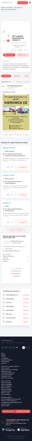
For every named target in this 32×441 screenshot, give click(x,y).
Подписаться (10, 54)
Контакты (4, 363)
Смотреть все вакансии (16, 229)
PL (29, 347)
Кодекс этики (5, 405)
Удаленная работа (6, 391)
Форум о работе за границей (9, 369)
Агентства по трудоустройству (10, 366)
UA (26, 347)
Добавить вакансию (23, 411)
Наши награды (5, 361)
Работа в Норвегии (6, 386)
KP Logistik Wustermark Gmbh (15, 86)
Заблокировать (16, 273)
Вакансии (16, 76)
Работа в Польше (6, 382)
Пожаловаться (17, 271)
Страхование (5, 358)
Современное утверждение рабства (11, 402)
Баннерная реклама (6, 360)
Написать (23, 54)
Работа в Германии (6, 384)
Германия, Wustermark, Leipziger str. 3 (15, 246)
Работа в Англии (6, 387)
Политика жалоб (6, 404)
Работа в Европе (6, 381)
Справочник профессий (7, 373)
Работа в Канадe (6, 394)
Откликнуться (23, 167)
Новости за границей (7, 378)
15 (29, 81)
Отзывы (26, 76)
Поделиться (16, 276)
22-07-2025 (11, 89)
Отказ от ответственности (8, 400)
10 (27, 81)
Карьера (3, 355)
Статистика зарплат (7, 374)
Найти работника (6, 371)
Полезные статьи (6, 376)
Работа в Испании (6, 389)
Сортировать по (6, 81)
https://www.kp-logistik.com (12, 250)
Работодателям (22, 2)
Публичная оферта (6, 397)
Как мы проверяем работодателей (11, 399)
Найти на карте (5, 368)
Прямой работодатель (17, 241)
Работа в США (5, 392)
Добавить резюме (8, 411)
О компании (6, 76)
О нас (2, 353)
